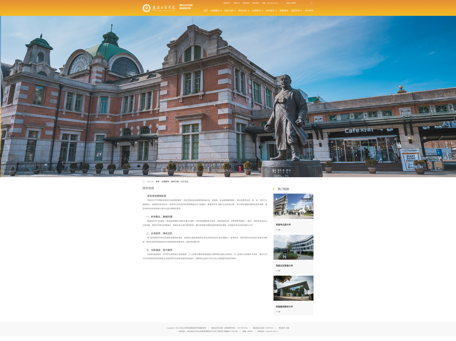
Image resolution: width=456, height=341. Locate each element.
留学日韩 (175, 182)
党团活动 (295, 10)
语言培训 (184, 182)
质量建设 (284, 10)
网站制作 (282, 328)
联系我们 (255, 3)
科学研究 (309, 10)
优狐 (287, 328)
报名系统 (246, 3)
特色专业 (242, 10)
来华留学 (270, 10)
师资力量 (229, 10)
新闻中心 (227, 3)
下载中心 (236, 3)
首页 (206, 10)
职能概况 (215, 10)
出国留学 (256, 10)
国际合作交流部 (186, 5)
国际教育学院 (185, 8)
